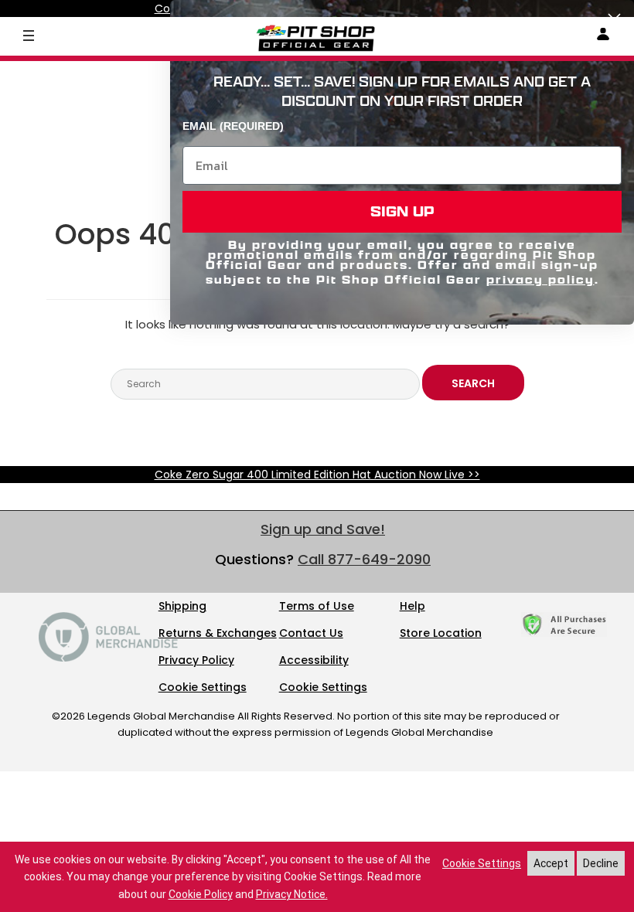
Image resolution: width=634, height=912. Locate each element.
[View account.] (603, 36)
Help (412, 606)
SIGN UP (402, 211)
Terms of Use (316, 606)
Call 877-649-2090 (364, 559)
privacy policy (540, 279)
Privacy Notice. (292, 894)
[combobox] (265, 384)
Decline (601, 863)
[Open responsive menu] (28, 35)
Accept (550, 863)
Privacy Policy (196, 660)
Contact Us (311, 633)
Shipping (182, 606)
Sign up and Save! (323, 529)
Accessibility (314, 660)
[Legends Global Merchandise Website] (108, 657)
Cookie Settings (202, 687)
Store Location (441, 633)
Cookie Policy (201, 894)
